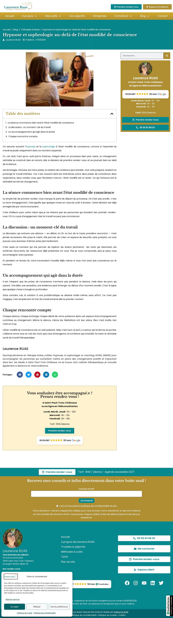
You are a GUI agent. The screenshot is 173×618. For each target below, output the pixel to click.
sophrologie (48, 146)
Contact (163, 16)
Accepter (15, 607)
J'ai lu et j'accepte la (88, 506)
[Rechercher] (167, 55)
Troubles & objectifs (73, 546)
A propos (27, 16)
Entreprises (100, 16)
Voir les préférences (59, 607)
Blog (143, 16)
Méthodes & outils (72, 551)
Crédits (122, 615)
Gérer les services (12, 599)
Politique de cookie (24, 613)
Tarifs (64, 556)
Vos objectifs (77, 16)
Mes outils (51, 16)
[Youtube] (144, 583)
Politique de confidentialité (44, 613)
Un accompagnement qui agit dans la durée (31, 131)
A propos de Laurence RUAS (77, 542)
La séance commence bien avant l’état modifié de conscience (41, 122)
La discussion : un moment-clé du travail (29, 127)
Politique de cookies (107, 615)
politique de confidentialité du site (99, 506)
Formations (121, 16)
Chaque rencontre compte (23, 136)
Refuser (36, 607)
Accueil (9, 16)
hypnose (30, 146)
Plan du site (68, 561)
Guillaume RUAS (121, 612)
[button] (112, 114)
